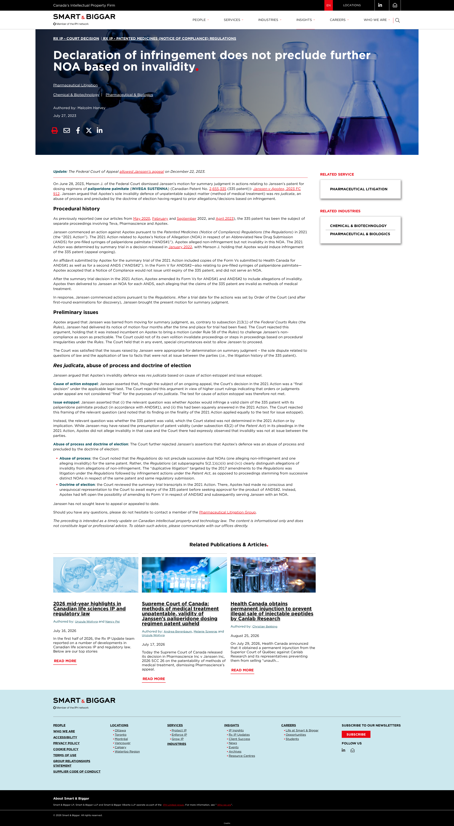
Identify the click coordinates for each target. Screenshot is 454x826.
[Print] (54, 130)
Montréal (121, 739)
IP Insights (236, 730)
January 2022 (180, 247)
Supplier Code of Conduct (77, 771)
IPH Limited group (173, 804)
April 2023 (225, 218)
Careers (338, 20)
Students (292, 739)
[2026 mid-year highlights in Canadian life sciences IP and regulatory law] (95, 575)
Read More (65, 661)
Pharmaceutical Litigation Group (227, 512)
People (199, 20)
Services (232, 20)
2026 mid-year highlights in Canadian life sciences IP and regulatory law (89, 609)
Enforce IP (179, 734)
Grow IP (178, 739)
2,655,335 (217, 189)
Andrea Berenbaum (178, 631)
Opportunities (296, 734)
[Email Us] (395, 5)
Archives (235, 751)
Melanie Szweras (205, 631)
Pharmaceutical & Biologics (129, 95)
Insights (304, 20)
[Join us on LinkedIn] (380, 5)
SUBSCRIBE (356, 734)
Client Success (239, 739)
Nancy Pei (112, 621)
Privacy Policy (66, 743)
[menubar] (291, 20)
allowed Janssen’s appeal (142, 171)
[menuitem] (201, 20)
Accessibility (65, 737)
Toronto (120, 734)
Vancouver (123, 743)
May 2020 (141, 218)
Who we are (375, 20)
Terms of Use (64, 755)
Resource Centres (242, 756)
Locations (352, 5)
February (160, 218)
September (186, 218)
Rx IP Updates (239, 734)
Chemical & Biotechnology (76, 95)
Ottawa (120, 730)
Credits (227, 823)
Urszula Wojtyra (86, 621)
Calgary (120, 747)
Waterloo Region (127, 751)
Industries (268, 20)
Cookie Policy (65, 749)
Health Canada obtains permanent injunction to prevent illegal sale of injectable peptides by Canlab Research (272, 611)
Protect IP (179, 730)
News (233, 743)
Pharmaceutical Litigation (75, 85)
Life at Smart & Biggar (302, 730)
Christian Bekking (264, 626)
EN (328, 5)
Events (234, 747)
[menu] (360, 189)
